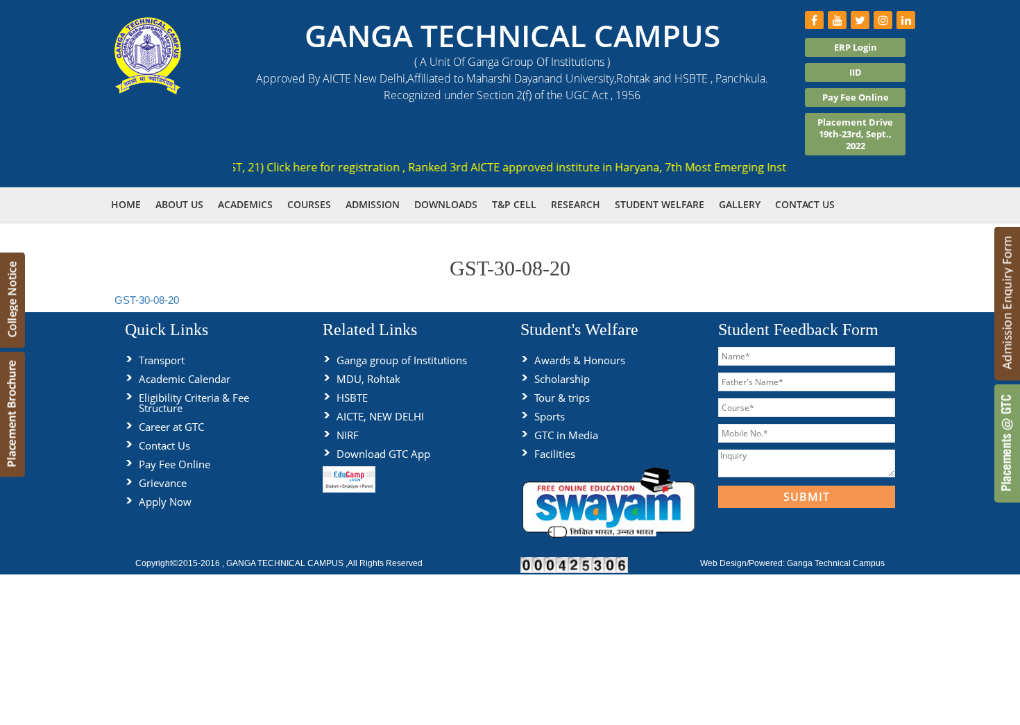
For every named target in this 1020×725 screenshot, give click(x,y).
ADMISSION (373, 204)
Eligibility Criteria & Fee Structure (194, 403)
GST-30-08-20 (146, 300)
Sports (549, 416)
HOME (126, 204)
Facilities (554, 454)
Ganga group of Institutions (402, 360)
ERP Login (855, 47)
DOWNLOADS (445, 204)
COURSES (309, 204)
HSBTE (352, 397)
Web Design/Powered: (743, 563)
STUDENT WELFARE (659, 204)
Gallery (739, 204)
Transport (162, 360)
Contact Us (164, 445)
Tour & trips (562, 397)
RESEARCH (575, 204)
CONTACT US (805, 204)
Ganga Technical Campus (836, 563)
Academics (245, 204)
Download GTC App (383, 454)
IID (855, 72)
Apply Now (165, 502)
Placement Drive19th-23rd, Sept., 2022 (855, 134)
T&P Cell (514, 204)
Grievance (163, 483)
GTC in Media (566, 435)
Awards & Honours (579, 360)
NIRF (348, 435)
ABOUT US (179, 204)
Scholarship (562, 379)
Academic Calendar (184, 379)
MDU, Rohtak (368, 379)
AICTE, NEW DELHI (380, 416)
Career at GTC (171, 427)
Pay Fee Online (855, 97)
